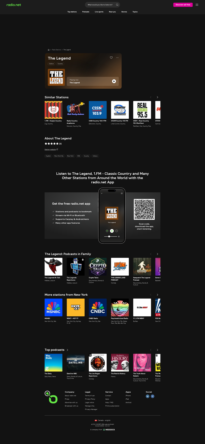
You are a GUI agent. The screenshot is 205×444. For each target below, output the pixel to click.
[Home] (49, 50)
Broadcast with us (71, 406)
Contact (108, 396)
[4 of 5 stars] (54, 143)
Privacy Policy (90, 399)
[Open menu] (197, 4)
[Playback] (114, 81)
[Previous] (151, 96)
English (48, 156)
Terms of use (90, 396)
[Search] (117, 4)
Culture (51, 64)
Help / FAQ (109, 402)
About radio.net (70, 396)
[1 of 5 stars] (45, 143)
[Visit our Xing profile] (153, 396)
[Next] (157, 96)
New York (70, 156)
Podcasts (85, 12)
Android (128, 402)
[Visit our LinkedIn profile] (148, 396)
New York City (58, 156)
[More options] (117, 57)
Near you (112, 12)
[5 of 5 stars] (57, 143)
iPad (127, 399)
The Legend (75, 83)
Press (67, 399)
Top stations (72, 12)
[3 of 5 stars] (51, 143)
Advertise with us (71, 402)
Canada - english (104, 420)
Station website (50, 149)
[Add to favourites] (111, 57)
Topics (135, 12)
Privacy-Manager (91, 409)
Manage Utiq (89, 406)
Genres (124, 12)
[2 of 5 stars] (48, 143)
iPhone (128, 396)
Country (60, 64)
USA (78, 156)
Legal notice (89, 402)
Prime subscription (112, 406)
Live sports (99, 12)
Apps (107, 399)
